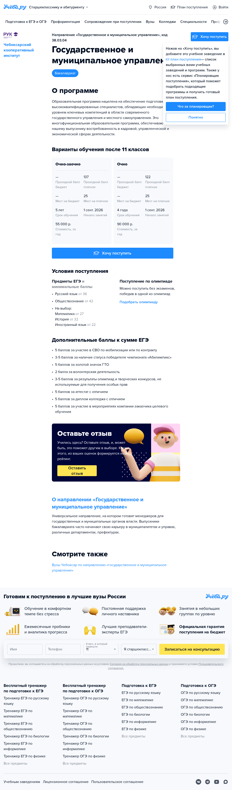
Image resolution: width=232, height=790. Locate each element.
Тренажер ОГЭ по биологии (86, 736)
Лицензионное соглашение (66, 782)
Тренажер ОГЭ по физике (84, 756)
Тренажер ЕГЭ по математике (18, 714)
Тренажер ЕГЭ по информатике (18, 746)
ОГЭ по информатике (198, 722)
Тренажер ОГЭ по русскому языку (86, 701)
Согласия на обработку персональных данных (139, 664)
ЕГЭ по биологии (136, 714)
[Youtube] (216, 782)
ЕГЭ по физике (134, 729)
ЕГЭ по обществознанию (142, 707)
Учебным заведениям (22, 782)
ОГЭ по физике (193, 729)
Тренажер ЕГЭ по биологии (26, 736)
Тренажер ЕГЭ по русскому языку (26, 701)
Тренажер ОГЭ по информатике (77, 746)
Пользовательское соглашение (117, 782)
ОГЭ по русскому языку (200, 693)
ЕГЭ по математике (137, 700)
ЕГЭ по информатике (139, 722)
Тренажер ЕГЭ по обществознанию (18, 726)
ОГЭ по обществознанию (202, 707)
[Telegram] (207, 782)
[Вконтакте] (198, 782)
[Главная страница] (15, 7)
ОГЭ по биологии (195, 714)
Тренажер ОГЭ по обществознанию (77, 726)
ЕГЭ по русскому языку (141, 693)
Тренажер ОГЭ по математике (77, 714)
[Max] (225, 782)
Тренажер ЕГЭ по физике (25, 756)
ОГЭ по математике (197, 700)
